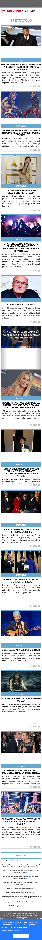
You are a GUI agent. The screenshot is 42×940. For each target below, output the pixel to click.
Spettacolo (21, 60)
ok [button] (21, 936)
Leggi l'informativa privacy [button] (12, 930)
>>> (35, 861)
